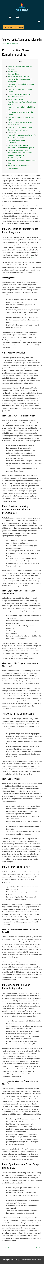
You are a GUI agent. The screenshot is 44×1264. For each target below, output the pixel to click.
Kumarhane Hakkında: (14, 125)
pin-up (32, 257)
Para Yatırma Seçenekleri (15, 158)
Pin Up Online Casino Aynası (16, 97)
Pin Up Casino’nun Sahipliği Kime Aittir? (19, 76)
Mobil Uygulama (12, 71)
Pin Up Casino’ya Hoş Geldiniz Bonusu (18, 165)
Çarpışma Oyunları (13, 132)
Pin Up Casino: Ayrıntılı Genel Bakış (18, 150)
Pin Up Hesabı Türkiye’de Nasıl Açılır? (18, 145)
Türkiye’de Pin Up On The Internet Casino (19, 94)
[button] (10, 17)
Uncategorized (7, 43)
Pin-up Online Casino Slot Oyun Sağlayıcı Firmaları (22, 160)
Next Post (39, 1248)
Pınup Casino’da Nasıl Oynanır (16, 140)
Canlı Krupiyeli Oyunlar (14, 74)
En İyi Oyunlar (12, 143)
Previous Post (5, 1248)
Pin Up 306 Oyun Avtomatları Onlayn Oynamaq (21, 148)
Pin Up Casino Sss (13, 168)
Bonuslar (10, 163)
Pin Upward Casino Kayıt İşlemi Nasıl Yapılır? (20, 122)
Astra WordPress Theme (34, 1260)
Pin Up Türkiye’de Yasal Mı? (15, 99)
